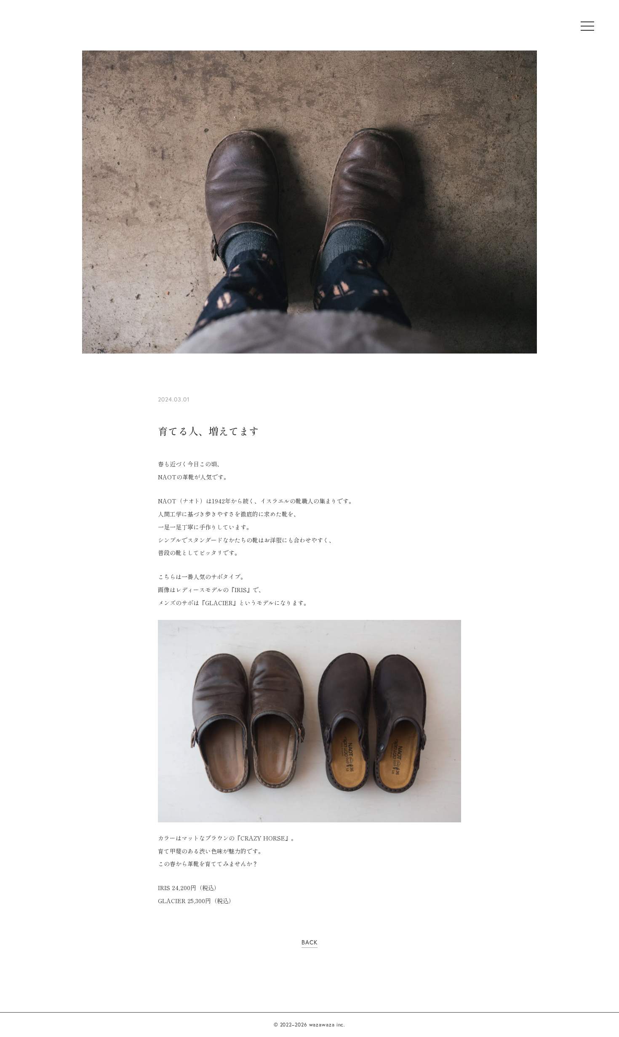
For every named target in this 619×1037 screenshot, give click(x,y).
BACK (309, 942)
